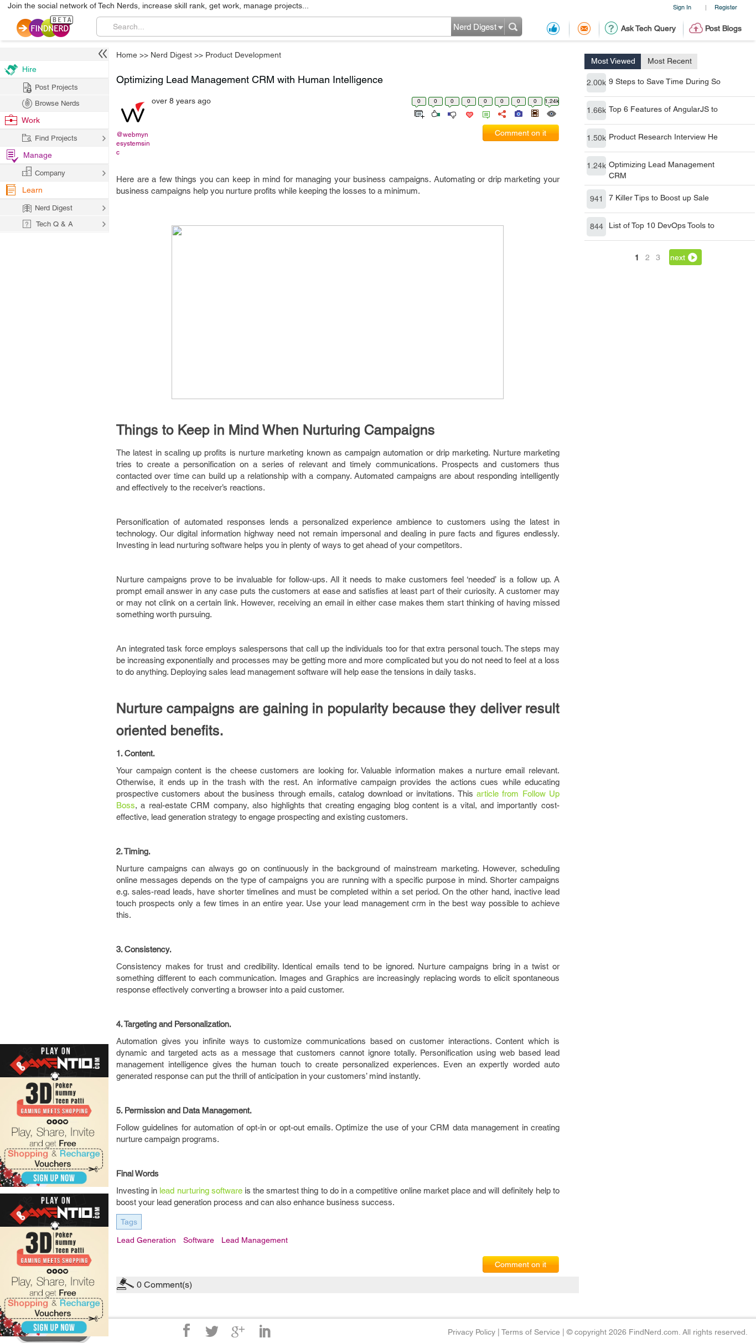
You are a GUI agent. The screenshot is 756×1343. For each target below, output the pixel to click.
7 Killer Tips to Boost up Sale (659, 197)
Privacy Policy (471, 1331)
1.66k (596, 110)
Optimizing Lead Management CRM (661, 170)
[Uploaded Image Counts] (518, 112)
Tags (129, 1221)
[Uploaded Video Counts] (534, 112)
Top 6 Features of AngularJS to (663, 109)
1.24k (596, 165)
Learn (32, 189)
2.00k (596, 82)
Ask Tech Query (648, 28)
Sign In (682, 7)
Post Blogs (723, 28)
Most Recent (670, 60)
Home (126, 54)
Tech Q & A (54, 224)
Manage (37, 155)
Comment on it (520, 132)
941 (596, 198)
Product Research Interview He (663, 136)
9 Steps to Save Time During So (665, 81)
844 (596, 226)
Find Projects (56, 138)
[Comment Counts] (484, 112)
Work (31, 120)
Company (50, 173)
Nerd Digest (171, 54)
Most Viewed (613, 60)
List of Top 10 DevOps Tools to (661, 225)
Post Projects (56, 87)
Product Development (243, 54)
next (677, 257)
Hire (29, 69)
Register (725, 7)
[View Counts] (551, 112)
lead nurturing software (200, 1190)
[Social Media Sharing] (501, 112)
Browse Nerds (57, 103)
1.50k (596, 137)
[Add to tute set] (418, 112)
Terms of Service (530, 1331)
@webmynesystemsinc (133, 143)
